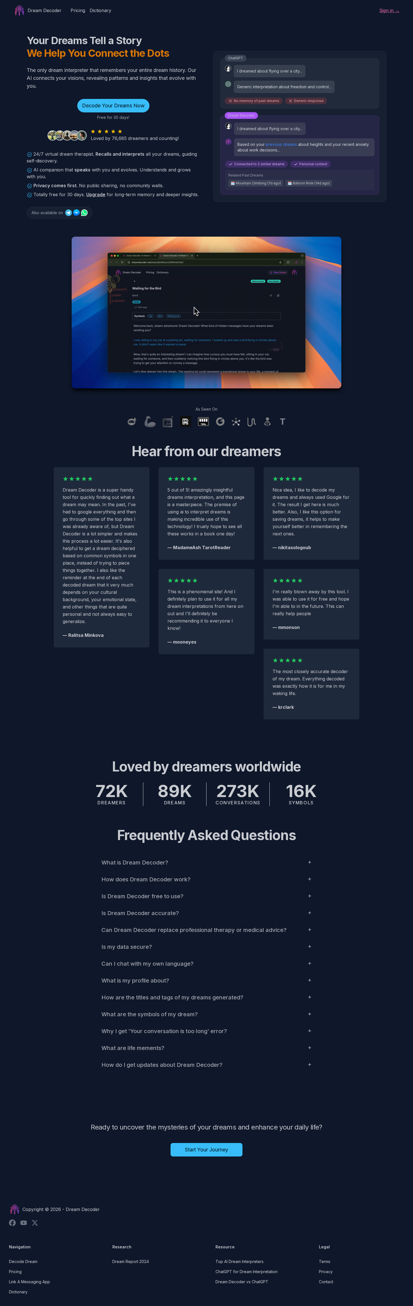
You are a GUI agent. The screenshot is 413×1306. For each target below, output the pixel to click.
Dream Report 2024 (130, 1261)
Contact (326, 1281)
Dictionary (100, 10)
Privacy (326, 1271)
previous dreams (281, 144)
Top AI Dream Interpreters (239, 1261)
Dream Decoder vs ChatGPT (241, 1281)
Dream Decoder (83, 1209)
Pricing (78, 10)
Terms (324, 1261)
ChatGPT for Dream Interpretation (246, 1271)
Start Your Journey (206, 1150)
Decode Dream (23, 1261)
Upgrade (95, 194)
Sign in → (389, 10)
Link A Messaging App (29, 1281)
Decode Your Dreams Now (113, 105)
